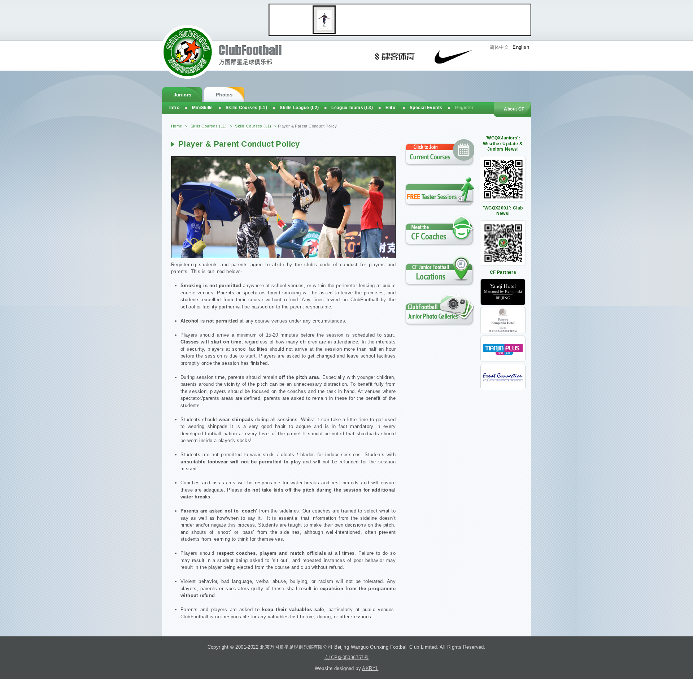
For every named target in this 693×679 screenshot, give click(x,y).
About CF (514, 109)
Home (176, 126)
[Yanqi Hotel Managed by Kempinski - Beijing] (503, 303)
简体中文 (499, 47)
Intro (174, 107)
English (521, 47)
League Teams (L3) (352, 107)
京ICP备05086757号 (346, 657)
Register (464, 107)
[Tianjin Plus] (503, 360)
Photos (224, 95)
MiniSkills (202, 107)
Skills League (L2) (299, 107)
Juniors (183, 95)
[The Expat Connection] (503, 388)
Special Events (426, 107)
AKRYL (370, 668)
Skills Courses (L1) (209, 126)
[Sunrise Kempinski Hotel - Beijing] (503, 331)
